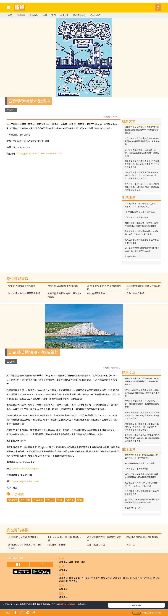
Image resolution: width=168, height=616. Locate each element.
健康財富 (64, 15)
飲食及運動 (74, 577)
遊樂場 (70, 499)
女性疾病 (147, 577)
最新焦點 (63, 562)
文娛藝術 (39, 499)
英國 (80, 499)
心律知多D (95, 15)
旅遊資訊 (13, 499)
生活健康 (85, 577)
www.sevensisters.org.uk (26, 468)
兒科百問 (137, 577)
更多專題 (73, 581)
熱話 (77, 562)
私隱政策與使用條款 (67, 604)
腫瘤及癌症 (106, 577)
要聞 (71, 562)
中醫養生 (95, 577)
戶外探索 (26, 499)
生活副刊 (11, 110)
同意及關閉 (136, 605)
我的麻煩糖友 (79, 15)
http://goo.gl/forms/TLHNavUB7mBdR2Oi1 (39, 153)
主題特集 (34, 15)
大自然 (50, 499)
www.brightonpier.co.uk (25, 481)
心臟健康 (117, 577)
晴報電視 (21, 15)
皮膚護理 (63, 581)
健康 (10, 15)
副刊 (53, 15)
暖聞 (83, 562)
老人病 (156, 577)
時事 (45, 15)
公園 (60, 499)
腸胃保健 (127, 577)
